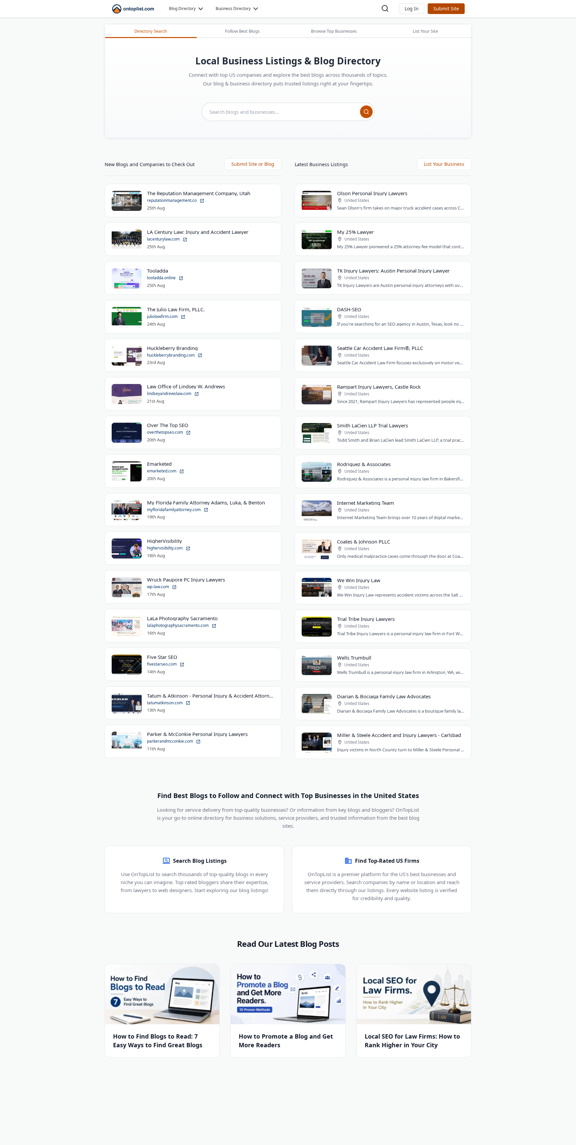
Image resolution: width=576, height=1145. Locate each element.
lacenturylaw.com (164, 239)
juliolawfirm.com (163, 316)
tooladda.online (162, 278)
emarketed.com (162, 471)
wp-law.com (158, 587)
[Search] (366, 111)
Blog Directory (182, 8)
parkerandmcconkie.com (170, 741)
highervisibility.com (165, 548)
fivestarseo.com (162, 664)
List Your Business (444, 164)
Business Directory (233, 8)
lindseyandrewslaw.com (169, 393)
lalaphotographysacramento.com (178, 625)
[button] (411, 8)
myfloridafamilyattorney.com (174, 509)
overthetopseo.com (165, 432)
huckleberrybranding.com (171, 355)
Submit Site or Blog (252, 164)
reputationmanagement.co (172, 200)
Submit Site (446, 8)
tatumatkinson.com (165, 703)
